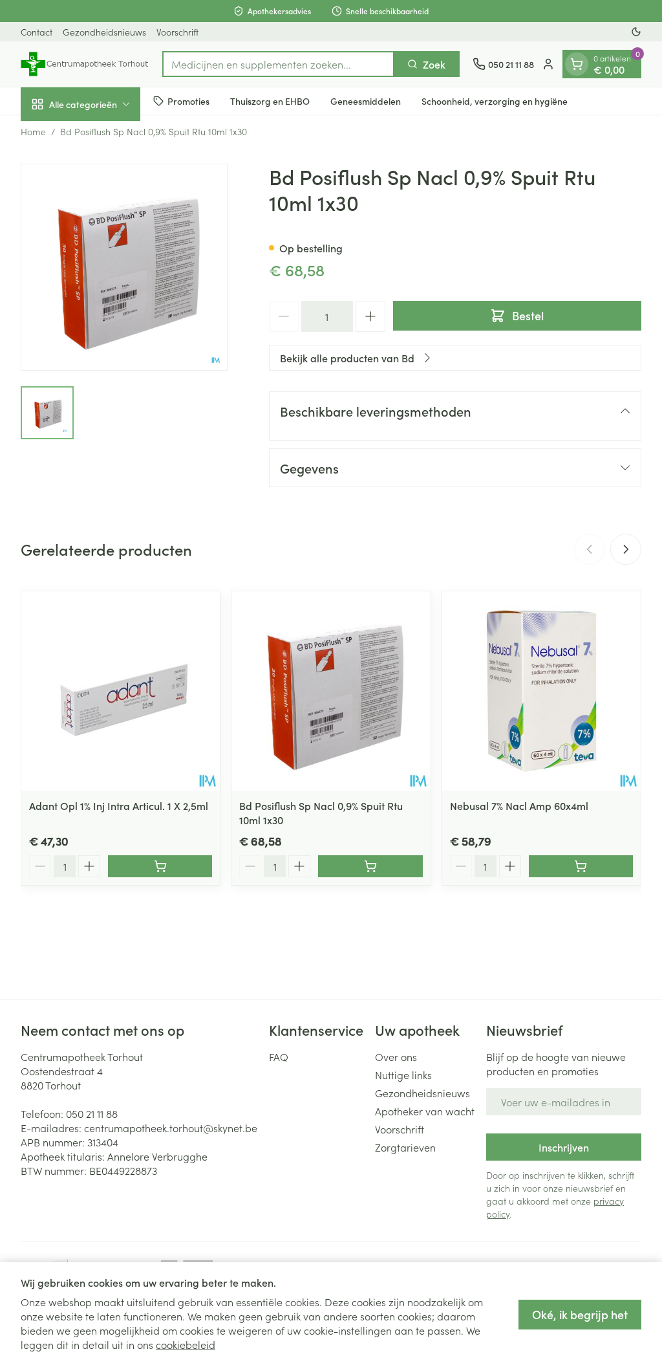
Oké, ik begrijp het (580, 1314)
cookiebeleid (185, 1344)
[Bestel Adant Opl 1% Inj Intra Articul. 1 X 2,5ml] (160, 866)
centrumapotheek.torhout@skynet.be (170, 1128)
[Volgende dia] (625, 549)
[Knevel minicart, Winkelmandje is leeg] (576, 64)
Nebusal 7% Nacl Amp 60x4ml (519, 805)
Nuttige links (403, 1074)
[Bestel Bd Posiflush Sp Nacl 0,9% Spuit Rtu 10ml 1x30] (370, 866)
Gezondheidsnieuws (104, 31)
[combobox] (278, 64)
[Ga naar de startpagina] (85, 64)
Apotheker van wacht (425, 1111)
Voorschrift (177, 31)
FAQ (278, 1056)
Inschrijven (564, 1147)
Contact (36, 31)
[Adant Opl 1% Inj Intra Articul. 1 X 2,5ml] (120, 690)
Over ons (396, 1056)
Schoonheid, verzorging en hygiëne (495, 100)
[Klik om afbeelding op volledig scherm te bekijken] (124, 267)
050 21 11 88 (92, 1113)
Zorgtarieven (405, 1147)
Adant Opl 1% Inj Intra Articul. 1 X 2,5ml (118, 805)
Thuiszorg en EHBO (270, 100)
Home (33, 131)
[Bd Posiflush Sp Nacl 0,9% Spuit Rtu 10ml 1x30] (330, 690)
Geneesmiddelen (365, 100)
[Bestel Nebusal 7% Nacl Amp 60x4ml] (581, 866)
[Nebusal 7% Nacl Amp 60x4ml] (541, 690)
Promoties (188, 100)
